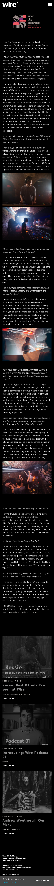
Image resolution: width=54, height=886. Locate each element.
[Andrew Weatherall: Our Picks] (27, 792)
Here (16, 870)
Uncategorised (11, 694)
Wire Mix (26, 694)
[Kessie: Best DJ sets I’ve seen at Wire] (27, 657)
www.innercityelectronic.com (24, 612)
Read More (8, 698)
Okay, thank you (42, 881)
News (5, 762)
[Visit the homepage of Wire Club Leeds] (10, 4)
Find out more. (9, 882)
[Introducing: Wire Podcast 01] (27, 724)
